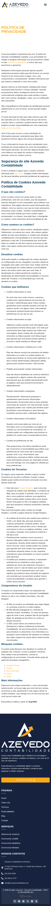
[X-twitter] (28, 901)
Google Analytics (26, 488)
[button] (45, 4)
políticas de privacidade (11, 128)
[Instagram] (15, 901)
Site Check (18, 173)
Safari (9, 676)
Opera (9, 674)
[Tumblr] (36, 901)
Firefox (9, 668)
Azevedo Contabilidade (16, 62)
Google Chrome (13, 665)
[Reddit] (32, 901)
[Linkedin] (23, 901)
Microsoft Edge (13, 671)
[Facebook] (19, 901)
